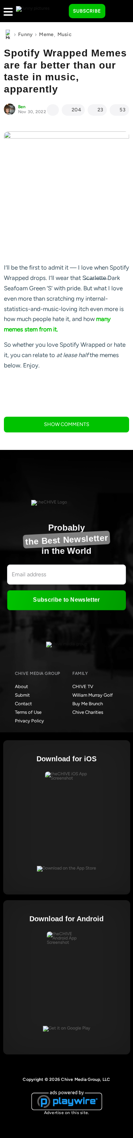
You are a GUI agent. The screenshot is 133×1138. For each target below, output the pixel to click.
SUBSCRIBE (87, 11)
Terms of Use (28, 712)
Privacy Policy (29, 720)
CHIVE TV (82, 686)
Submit (22, 695)
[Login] (117, 11)
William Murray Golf (92, 695)
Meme (46, 34)
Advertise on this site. (66, 1112)
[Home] (8, 35)
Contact (23, 703)
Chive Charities (87, 712)
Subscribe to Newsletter (66, 600)
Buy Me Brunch (87, 703)
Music (64, 34)
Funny (25, 34)
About (21, 686)
